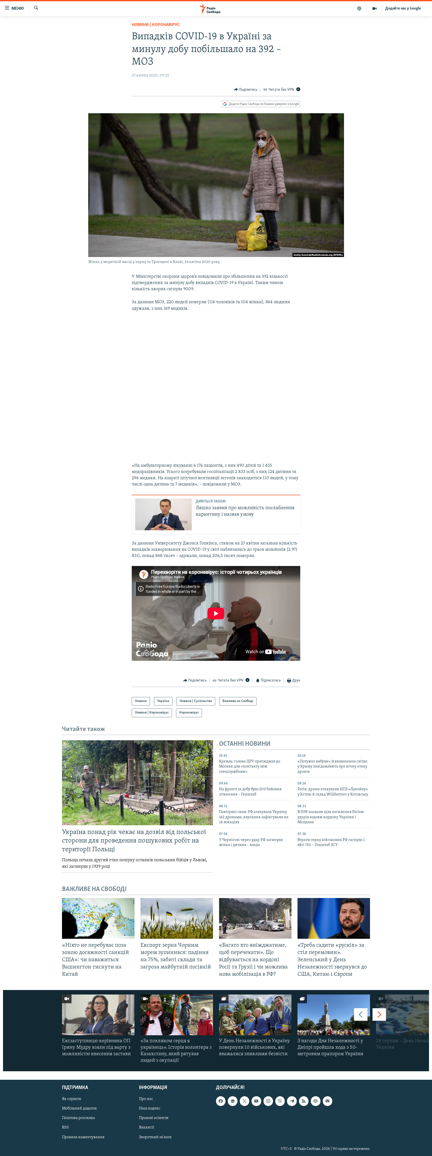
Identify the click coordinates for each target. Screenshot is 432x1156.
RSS (65, 1128)
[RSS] (303, 1101)
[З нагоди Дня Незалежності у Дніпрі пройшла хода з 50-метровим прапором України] (334, 1014)
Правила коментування (83, 1137)
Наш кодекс (149, 1109)
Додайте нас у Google (403, 8)
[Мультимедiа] (374, 8)
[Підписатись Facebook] (221, 1101)
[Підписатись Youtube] (256, 1101)
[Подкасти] (359, 8)
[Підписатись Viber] (280, 1101)
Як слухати (71, 1099)
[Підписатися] (327, 1101)
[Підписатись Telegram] (291, 1101)
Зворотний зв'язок (155, 1137)
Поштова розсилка (78, 1118)
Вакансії (146, 1128)
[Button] (246, 89)
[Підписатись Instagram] (268, 1101)
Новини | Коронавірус (156, 25)
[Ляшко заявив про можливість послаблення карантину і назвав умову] (163, 514)
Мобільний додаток (79, 1109)
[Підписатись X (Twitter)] (244, 1101)
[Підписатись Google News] (232, 1101)
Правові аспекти (153, 1118)
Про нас (146, 1099)
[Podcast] (315, 1101)
